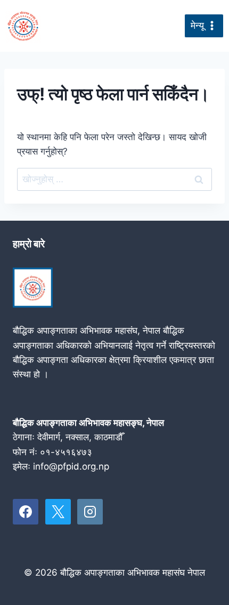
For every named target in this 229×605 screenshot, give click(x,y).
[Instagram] (90, 512)
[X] (58, 512)
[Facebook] (25, 512)
